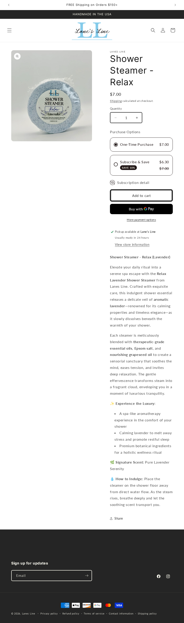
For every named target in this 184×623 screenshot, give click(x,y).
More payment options (141, 219)
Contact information (121, 613)
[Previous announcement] (9, 5)
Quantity (116, 108)
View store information (132, 244)
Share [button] (118, 518)
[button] (9, 30)
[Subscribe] (87, 575)
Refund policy (70, 613)
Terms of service (94, 613)
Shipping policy (147, 613)
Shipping (116, 100)
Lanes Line (28, 613)
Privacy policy (49, 613)
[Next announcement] (175, 5)
